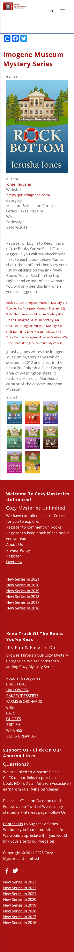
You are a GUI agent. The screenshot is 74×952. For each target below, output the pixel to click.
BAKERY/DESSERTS (22, 695)
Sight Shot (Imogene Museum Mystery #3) (34, 314)
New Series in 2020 (22, 584)
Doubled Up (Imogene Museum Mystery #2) (35, 308)
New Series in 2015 (22, 613)
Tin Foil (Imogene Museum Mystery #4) (32, 320)
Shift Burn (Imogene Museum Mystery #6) (34, 331)
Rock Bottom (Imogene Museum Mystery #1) (36, 303)
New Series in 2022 (19, 887)
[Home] (15, 6)
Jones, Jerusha (18, 184)
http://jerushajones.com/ (28, 194)
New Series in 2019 (22, 590)
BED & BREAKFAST (22, 736)
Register (13, 556)
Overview (14, 561)
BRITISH (13, 724)
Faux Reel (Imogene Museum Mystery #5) (34, 326)
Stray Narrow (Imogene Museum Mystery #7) (36, 337)
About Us (14, 544)
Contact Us (13, 823)
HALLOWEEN (17, 689)
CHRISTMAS (16, 684)
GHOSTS (13, 718)
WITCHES (14, 730)
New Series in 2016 (22, 608)
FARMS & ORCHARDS (24, 701)
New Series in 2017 (22, 602)
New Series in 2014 (22, 619)
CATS (10, 712)
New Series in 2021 (22, 579)
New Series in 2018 (22, 596)
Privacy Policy (18, 550)
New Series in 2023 (19, 882)
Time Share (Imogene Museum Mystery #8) (35, 343)
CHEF (10, 707)
